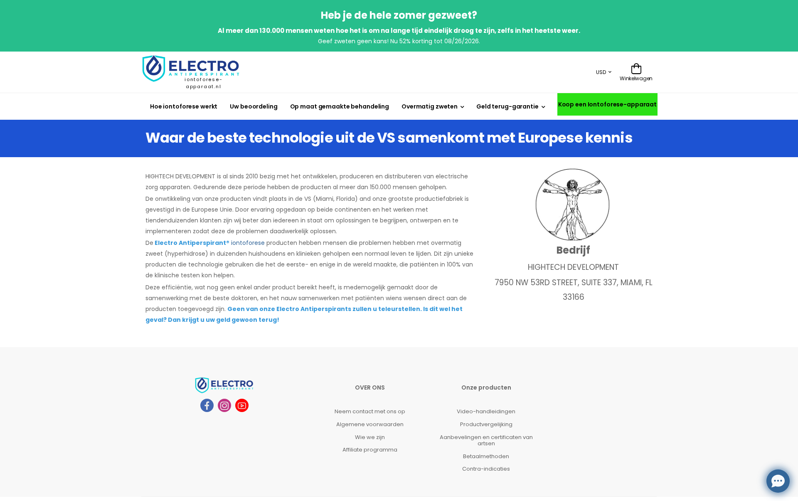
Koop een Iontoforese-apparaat (607, 104)
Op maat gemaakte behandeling (339, 106)
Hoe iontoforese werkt (183, 106)
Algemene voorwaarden (370, 424)
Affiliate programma (369, 450)
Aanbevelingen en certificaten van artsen (486, 440)
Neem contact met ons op (370, 411)
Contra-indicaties (486, 469)
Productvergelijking (486, 424)
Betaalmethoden (486, 456)
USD (601, 72)
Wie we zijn (370, 437)
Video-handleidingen (486, 411)
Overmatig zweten (429, 106)
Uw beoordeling (253, 106)
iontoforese (248, 243)
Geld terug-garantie (507, 106)
